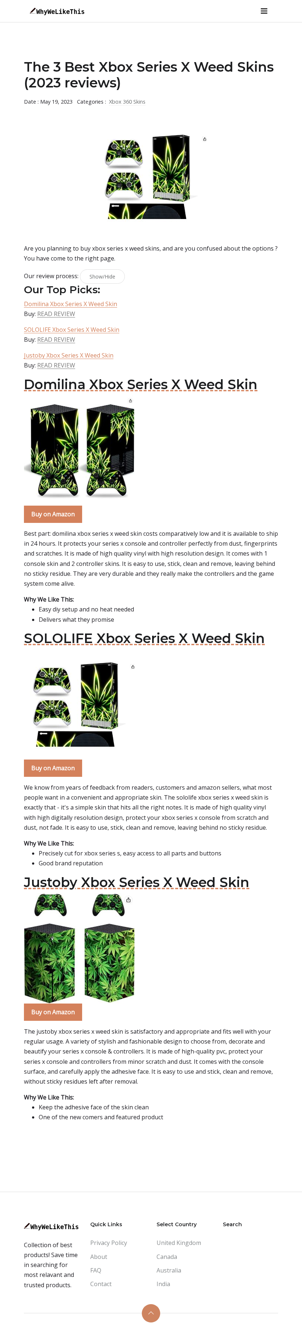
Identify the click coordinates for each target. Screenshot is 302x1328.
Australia (169, 1270)
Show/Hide (102, 276)
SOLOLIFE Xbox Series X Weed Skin (71, 330)
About (98, 1257)
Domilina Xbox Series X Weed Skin (70, 304)
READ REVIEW (56, 314)
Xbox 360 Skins (127, 101)
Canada (167, 1257)
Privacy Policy (108, 1243)
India (163, 1284)
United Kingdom (179, 1243)
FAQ (95, 1270)
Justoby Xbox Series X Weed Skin (68, 355)
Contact (101, 1284)
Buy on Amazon (53, 514)
